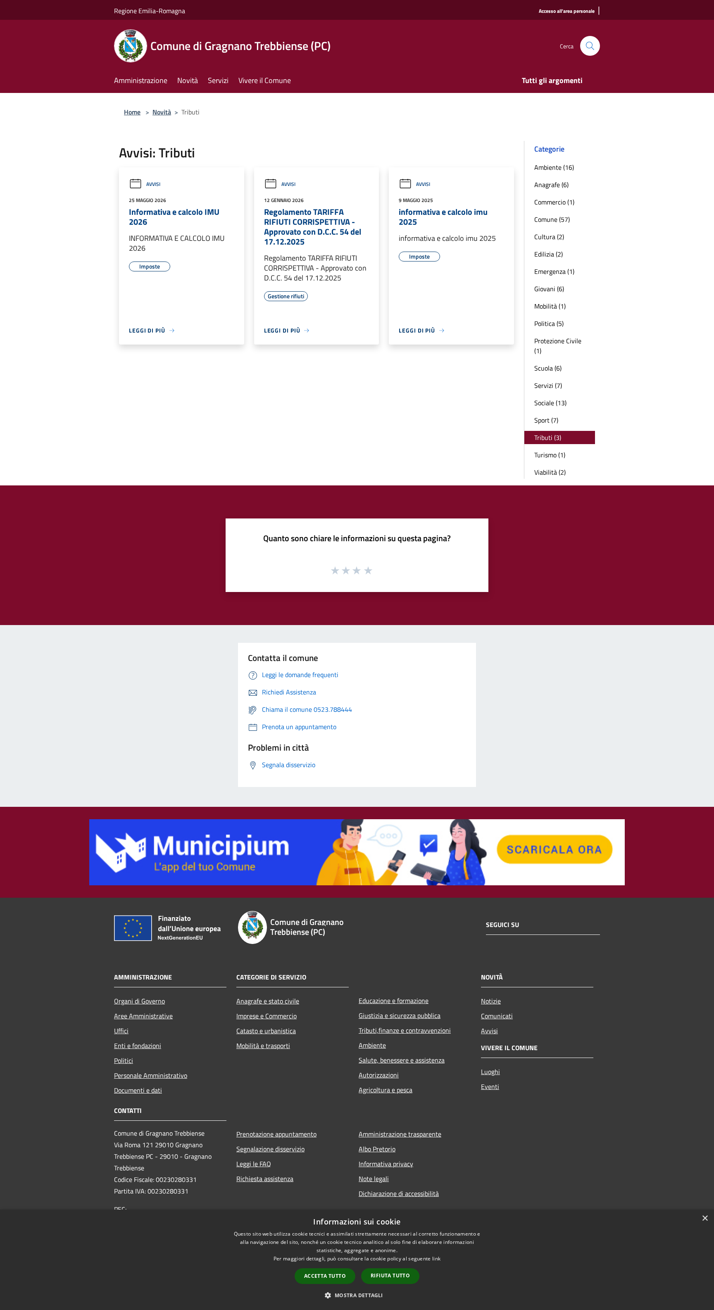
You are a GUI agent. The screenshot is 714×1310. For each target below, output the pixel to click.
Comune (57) (552, 219)
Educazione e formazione (393, 1001)
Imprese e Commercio (266, 1016)
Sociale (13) (550, 403)
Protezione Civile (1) (557, 346)
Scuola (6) (548, 368)
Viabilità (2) (550, 472)
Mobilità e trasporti (263, 1046)
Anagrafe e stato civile (267, 1001)
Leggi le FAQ (253, 1164)
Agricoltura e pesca (385, 1090)
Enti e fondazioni (137, 1046)
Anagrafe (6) (551, 185)
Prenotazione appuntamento (276, 1134)
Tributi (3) (547, 437)
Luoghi (490, 1072)
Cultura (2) (549, 237)
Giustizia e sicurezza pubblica (399, 1015)
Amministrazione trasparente (400, 1134)
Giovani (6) (549, 289)
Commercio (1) (554, 202)
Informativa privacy (386, 1164)
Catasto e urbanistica (266, 1031)
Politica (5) (549, 323)
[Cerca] (590, 46)
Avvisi (153, 184)
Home (132, 112)
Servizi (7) (548, 385)
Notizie (491, 1001)
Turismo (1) (549, 455)
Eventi (490, 1086)
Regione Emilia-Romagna (149, 11)
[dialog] (357, 1260)
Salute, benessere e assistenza (402, 1060)
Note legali (374, 1179)
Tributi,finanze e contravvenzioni (405, 1030)
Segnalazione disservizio (270, 1149)
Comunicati (497, 1016)
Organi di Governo (139, 1001)
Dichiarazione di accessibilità (399, 1193)
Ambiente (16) (554, 167)
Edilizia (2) (548, 254)
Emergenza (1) (554, 271)
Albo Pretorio (377, 1149)
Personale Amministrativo (150, 1075)
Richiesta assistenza (264, 1179)
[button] (357, 1295)
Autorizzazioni (379, 1075)
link (436, 1258)
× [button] (705, 1218)
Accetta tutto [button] (325, 1275)
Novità (161, 112)
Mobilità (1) (550, 306)
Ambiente (372, 1045)
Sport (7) (546, 420)
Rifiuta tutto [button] (390, 1275)
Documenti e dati (138, 1090)
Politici (123, 1060)
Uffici (121, 1031)
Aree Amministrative (143, 1016)
